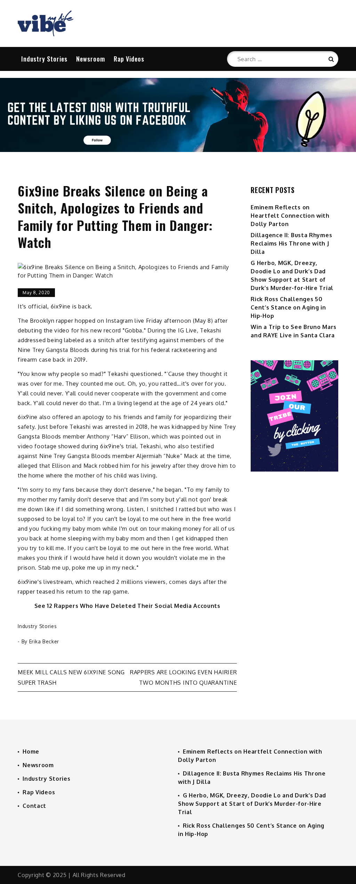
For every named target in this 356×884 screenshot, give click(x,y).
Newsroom (90, 58)
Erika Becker (44, 641)
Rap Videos (129, 58)
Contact (34, 805)
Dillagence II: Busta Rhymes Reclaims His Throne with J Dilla (291, 243)
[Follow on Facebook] (178, 149)
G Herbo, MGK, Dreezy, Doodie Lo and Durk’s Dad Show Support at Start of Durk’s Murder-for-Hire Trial (252, 803)
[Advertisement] (294, 570)
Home (31, 751)
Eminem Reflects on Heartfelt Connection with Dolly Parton (290, 215)
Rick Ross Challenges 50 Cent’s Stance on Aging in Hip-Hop (288, 307)
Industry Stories (44, 58)
